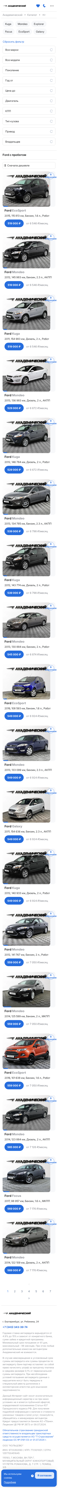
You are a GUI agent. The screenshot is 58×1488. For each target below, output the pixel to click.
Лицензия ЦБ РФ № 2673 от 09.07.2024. (24, 1424)
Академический (12, 14)
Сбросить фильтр (13, 41)
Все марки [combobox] (11, 49)
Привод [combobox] (10, 131)
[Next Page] (29, 1298)
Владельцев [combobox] (12, 141)
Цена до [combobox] (10, 90)
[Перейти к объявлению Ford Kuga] (29, 312)
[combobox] (30, 165)
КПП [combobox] (8, 111)
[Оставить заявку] (44, 6)
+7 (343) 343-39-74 (15, 1327)
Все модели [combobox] (12, 60)
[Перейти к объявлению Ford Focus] (29, 1174)
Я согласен (45, 1475)
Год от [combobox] (9, 80)
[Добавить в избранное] (38, 6)
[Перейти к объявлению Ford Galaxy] (29, 805)
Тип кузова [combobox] (12, 121)
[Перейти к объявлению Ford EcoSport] (29, 189)
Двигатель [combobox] (11, 100)
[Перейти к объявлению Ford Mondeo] (29, 250)
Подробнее (10, 1482)
